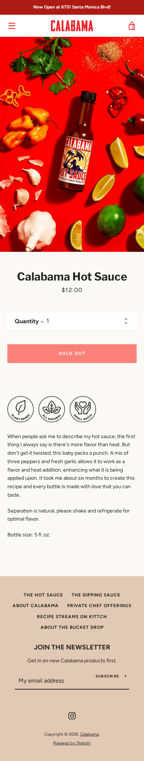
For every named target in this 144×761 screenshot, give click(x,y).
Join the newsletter (72, 647)
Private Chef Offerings (99, 605)
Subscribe (107, 676)
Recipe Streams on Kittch (72, 616)
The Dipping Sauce (96, 595)
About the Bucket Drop (72, 627)
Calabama (89, 734)
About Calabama (36, 605)
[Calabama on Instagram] (72, 715)
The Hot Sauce (43, 595)
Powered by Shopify (72, 743)
